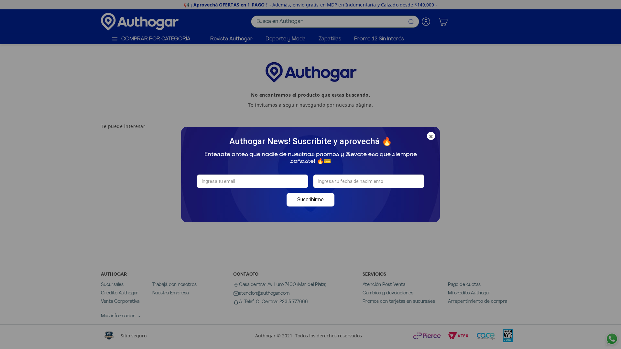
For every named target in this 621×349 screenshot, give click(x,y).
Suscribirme (310, 199)
